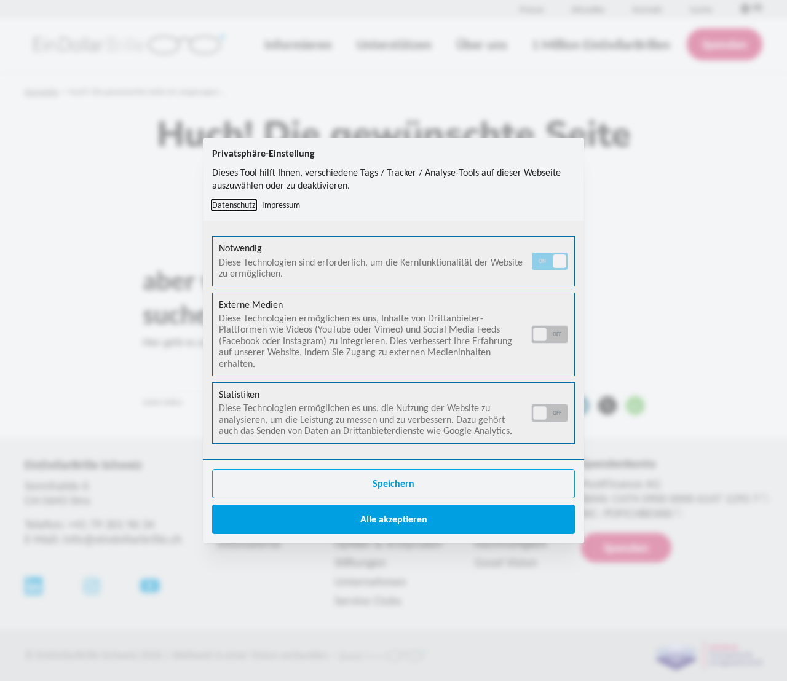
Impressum (281, 205)
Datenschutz (234, 205)
